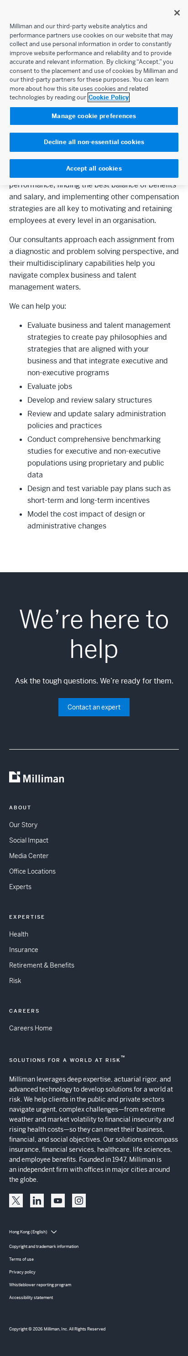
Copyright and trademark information (43, 1246)
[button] (16, 1200)
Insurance (23, 950)
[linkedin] (37, 1200)
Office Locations (32, 871)
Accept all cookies (93, 168)
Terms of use (21, 1259)
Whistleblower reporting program (40, 1285)
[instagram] (79, 1200)
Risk (15, 981)
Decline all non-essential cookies (94, 142)
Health (18, 934)
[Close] (177, 13)
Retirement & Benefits (41, 965)
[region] (94, 92)
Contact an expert (94, 707)
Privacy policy (22, 1272)
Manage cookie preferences (94, 116)
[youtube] (58, 1200)
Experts (20, 887)
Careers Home (30, 1028)
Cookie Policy (109, 97)
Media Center (29, 856)
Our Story (23, 825)
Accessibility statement (31, 1297)
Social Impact (28, 840)
